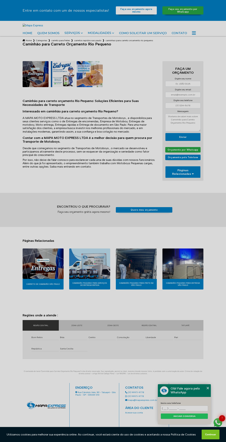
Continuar (210, 434)
